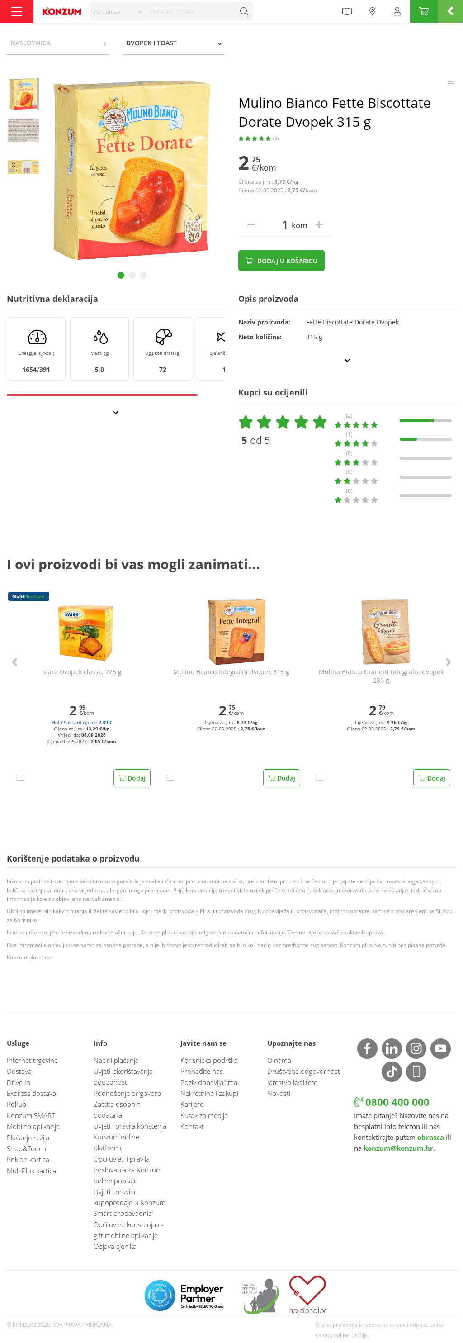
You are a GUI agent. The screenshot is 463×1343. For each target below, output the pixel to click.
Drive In (18, 1082)
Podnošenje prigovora (127, 1093)
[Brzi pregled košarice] (450, 11)
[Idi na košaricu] (424, 11)
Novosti (278, 1093)
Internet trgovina (32, 1060)
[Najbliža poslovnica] (372, 11)
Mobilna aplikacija (33, 1126)
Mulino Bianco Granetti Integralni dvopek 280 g (381, 676)
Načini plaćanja (116, 1060)
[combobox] (117, 11)
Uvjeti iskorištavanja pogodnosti (123, 1076)
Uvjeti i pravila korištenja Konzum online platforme (130, 1136)
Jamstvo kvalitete (292, 1082)
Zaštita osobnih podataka (117, 1109)
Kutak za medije (204, 1115)
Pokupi (17, 1104)
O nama (279, 1060)
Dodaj (136, 778)
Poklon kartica (28, 1159)
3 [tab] (143, 275)
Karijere (191, 1104)
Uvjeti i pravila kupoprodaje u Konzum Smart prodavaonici (129, 1202)
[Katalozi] (346, 11)
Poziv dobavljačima (208, 1082)
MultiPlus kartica (31, 1170)
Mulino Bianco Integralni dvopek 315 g (231, 672)
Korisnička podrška (209, 1060)
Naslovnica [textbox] (30, 42)
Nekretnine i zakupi (209, 1093)
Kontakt (192, 1126)
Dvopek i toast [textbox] (151, 42)
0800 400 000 (396, 1102)
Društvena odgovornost (303, 1071)
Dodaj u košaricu (286, 261)
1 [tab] (121, 275)
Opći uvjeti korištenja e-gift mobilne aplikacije (129, 1230)
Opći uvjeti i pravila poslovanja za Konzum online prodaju (128, 1169)
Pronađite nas (201, 1071)
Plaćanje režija (28, 1137)
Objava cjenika (115, 1246)
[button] (14, 662)
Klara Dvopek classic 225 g (82, 672)
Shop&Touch (26, 1148)
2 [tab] (132, 275)
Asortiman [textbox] (107, 11)
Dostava (19, 1071)
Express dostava (31, 1093)
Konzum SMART (31, 1115)
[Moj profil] (397, 11)
